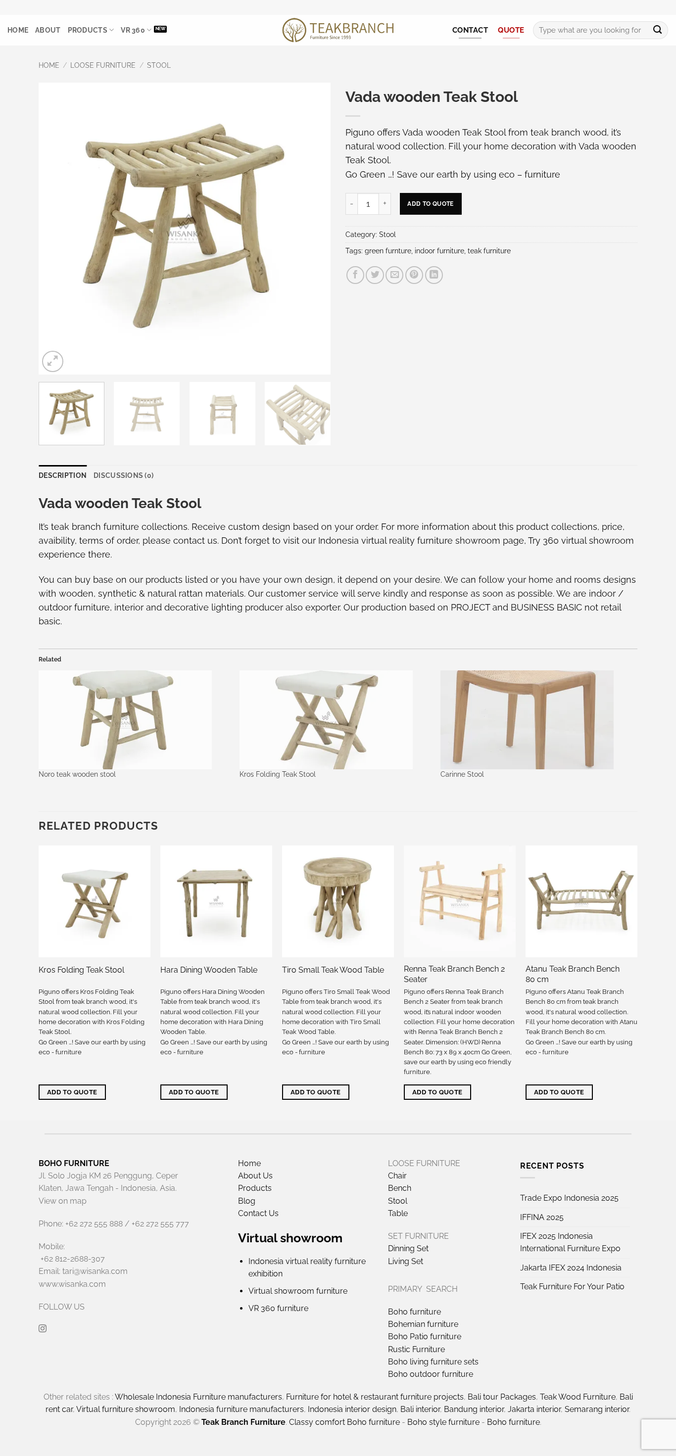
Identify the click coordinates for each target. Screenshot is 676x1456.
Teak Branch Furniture (243, 1422)
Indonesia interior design (352, 1409)
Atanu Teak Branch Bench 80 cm (573, 974)
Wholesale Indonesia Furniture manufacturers (198, 1397)
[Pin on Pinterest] (414, 275)
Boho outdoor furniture (430, 1374)
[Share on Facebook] (355, 275)
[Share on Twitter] (375, 275)
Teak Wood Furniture (578, 1397)
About (47, 30)
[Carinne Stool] (535, 719)
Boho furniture (414, 1311)
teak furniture (489, 251)
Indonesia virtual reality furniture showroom (409, 540)
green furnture (388, 251)
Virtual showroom (290, 1237)
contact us (195, 540)
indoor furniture (439, 251)
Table (398, 1213)
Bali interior (420, 1409)
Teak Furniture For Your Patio (572, 1286)
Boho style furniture (443, 1422)
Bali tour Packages (502, 1397)
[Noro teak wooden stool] (134, 719)
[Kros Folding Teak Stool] (335, 719)
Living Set (405, 1261)
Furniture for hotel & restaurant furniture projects (375, 1397)
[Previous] (57, 228)
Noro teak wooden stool (77, 774)
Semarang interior (597, 1409)
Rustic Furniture (416, 1349)
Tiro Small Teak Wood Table (333, 970)
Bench (399, 1188)
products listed (176, 579)
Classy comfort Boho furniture (344, 1422)
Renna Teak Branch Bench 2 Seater (454, 974)
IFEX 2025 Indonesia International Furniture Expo (570, 1242)
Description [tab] (63, 475)
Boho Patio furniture (424, 1336)
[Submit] (657, 30)
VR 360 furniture (278, 1308)
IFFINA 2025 (542, 1217)
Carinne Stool (462, 774)
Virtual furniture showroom (125, 1409)
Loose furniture (103, 65)
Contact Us (258, 1213)
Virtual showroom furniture (297, 1291)
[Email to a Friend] (394, 275)
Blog (246, 1201)
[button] (52, 361)
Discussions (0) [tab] (123, 475)
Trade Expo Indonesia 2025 (569, 1198)
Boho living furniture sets (433, 1361)
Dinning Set (408, 1248)
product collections (556, 526)
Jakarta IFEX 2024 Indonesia (571, 1267)
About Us (255, 1175)
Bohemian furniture (423, 1324)
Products (87, 30)
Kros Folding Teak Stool (278, 774)
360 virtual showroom (588, 540)
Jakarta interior (534, 1409)
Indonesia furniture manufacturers (241, 1409)
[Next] (312, 228)
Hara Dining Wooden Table (208, 970)
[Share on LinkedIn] (434, 275)
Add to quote (430, 203)
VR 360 (133, 30)
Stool (159, 65)
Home (17, 30)
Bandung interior (474, 1409)
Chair (397, 1175)
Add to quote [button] (72, 1092)
